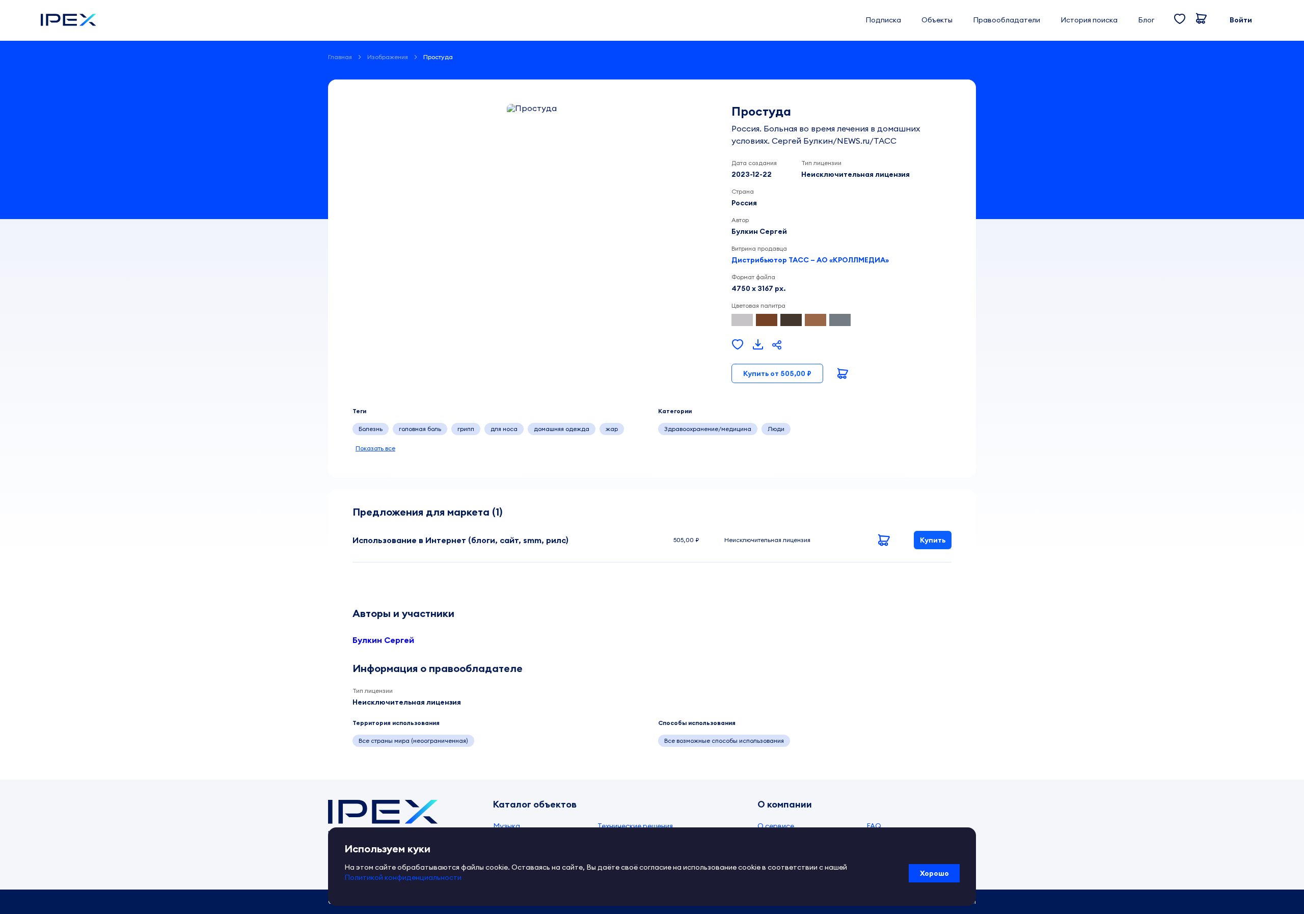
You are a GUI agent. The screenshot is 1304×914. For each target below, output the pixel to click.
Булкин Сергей (383, 640)
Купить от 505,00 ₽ (777, 373)
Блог (1146, 19)
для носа (504, 429)
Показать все (375, 448)
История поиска (1089, 19)
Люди (776, 429)
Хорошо (934, 873)
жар (612, 429)
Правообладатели (1006, 19)
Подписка (883, 19)
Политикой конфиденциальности (402, 877)
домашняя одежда (561, 429)
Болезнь (371, 429)
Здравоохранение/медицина (707, 429)
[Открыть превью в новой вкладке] (758, 345)
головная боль (420, 429)
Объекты (937, 19)
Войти (1241, 19)
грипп (465, 429)
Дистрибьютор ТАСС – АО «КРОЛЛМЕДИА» (810, 259)
